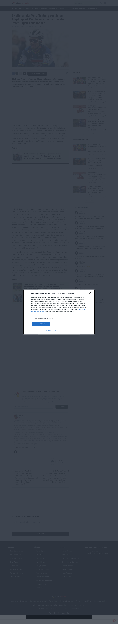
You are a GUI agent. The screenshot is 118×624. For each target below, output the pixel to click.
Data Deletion (49, 331)
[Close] (91, 293)
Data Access (59, 331)
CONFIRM (41, 324)
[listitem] (59, 318)
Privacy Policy (69, 331)
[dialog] (59, 312)
